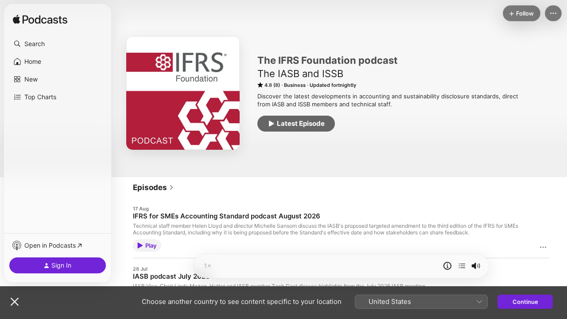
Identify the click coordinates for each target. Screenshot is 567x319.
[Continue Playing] (462, 266)
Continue (525, 301)
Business (295, 85)
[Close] (15, 302)
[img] (40, 20)
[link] (153, 187)
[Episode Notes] (447, 266)
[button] (57, 43)
